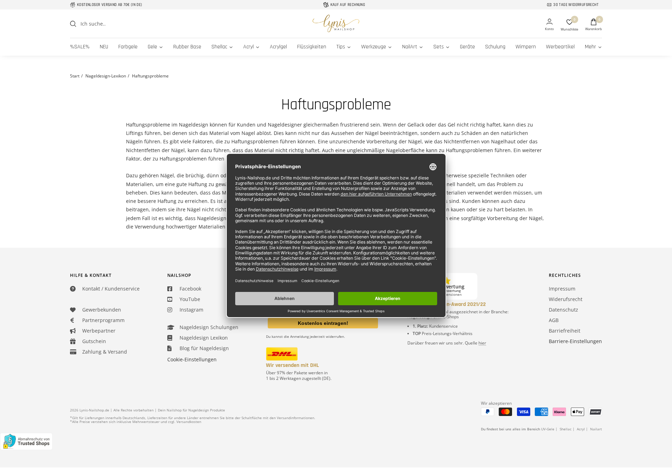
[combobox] (133, 24)
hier (482, 343)
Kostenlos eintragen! (323, 323)
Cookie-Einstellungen (192, 359)
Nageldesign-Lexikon (105, 76)
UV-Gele (547, 428)
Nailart (596, 428)
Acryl (581, 428)
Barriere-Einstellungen (575, 341)
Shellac (566, 428)
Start (74, 76)
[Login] (549, 25)
